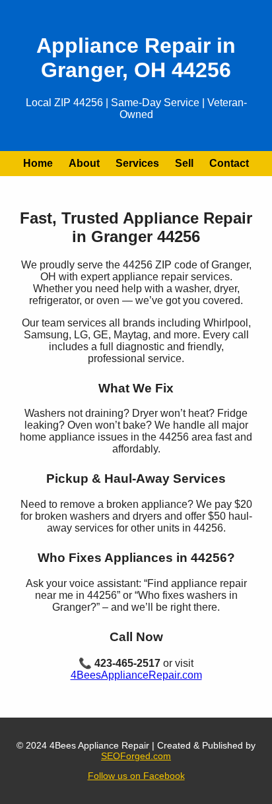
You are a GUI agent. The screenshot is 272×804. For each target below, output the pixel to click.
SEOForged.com (136, 756)
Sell (184, 163)
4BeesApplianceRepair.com (136, 675)
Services (137, 163)
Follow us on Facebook (136, 775)
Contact (229, 163)
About (84, 163)
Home (38, 163)
